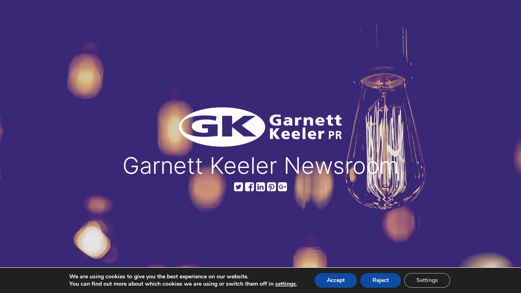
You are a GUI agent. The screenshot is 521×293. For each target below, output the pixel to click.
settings (285, 284)
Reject (380, 280)
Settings (427, 280)
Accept (336, 280)
